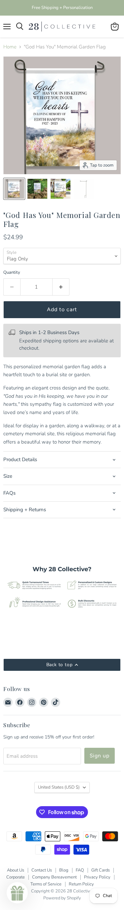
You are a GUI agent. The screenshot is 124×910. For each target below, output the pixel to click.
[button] (17, 892)
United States (59, 787)
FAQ (80, 870)
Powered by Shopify (62, 898)
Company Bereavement (54, 877)
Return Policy (81, 884)
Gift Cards (100, 870)
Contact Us (41, 870)
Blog (63, 870)
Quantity (11, 272)
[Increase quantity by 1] (61, 287)
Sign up (100, 755)
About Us (15, 870)
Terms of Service (46, 884)
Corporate (15, 877)
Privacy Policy (97, 877)
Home (10, 47)
